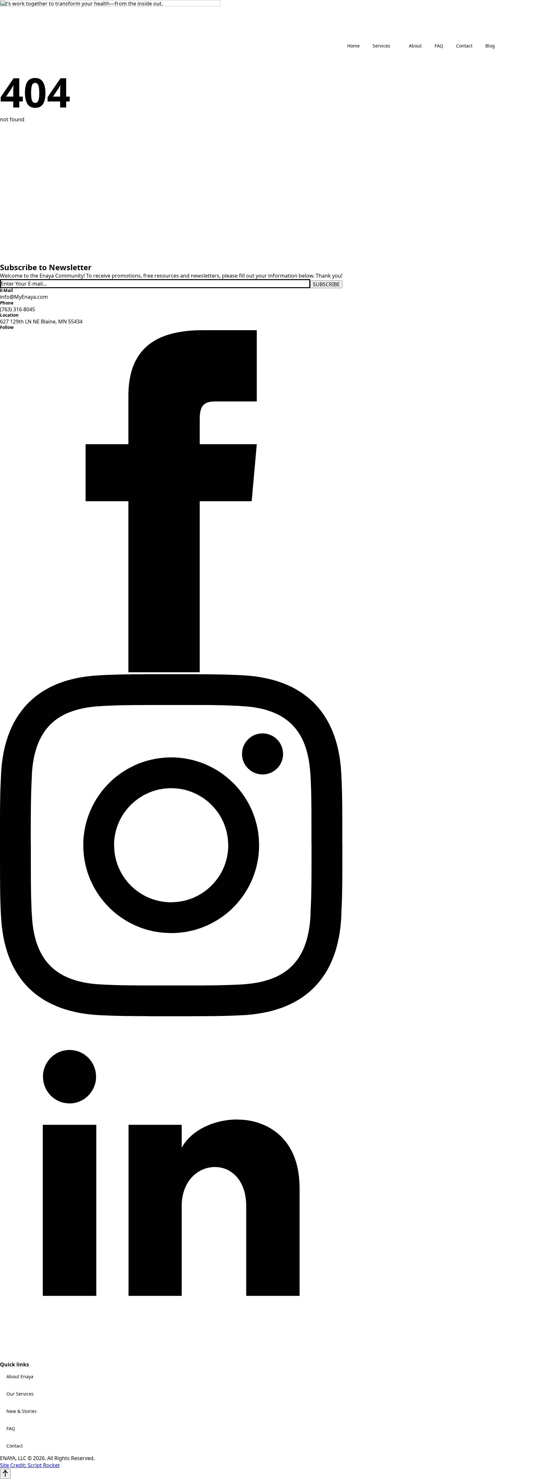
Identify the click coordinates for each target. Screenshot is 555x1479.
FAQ (10, 1428)
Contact (14, 1446)
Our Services (20, 1394)
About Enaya (19, 1376)
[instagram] (171, 1014)
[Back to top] (5, 1474)
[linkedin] (171, 1358)
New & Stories (21, 1411)
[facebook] (171, 670)
